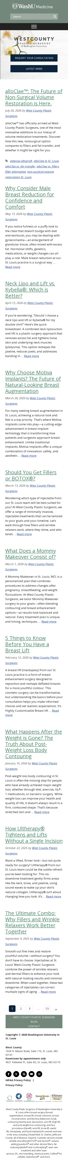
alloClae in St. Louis (46, 161)
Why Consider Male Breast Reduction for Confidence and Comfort (29, 197)
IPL (16, 1153)
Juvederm (23, 1144)
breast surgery (38, 1112)
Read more (12, 267)
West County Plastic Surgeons (34, 1017)
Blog (34, 1021)
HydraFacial (32, 1156)
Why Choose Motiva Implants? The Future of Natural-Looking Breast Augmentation (33, 381)
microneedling (26, 1153)
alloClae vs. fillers (48, 166)
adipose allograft (21, 161)
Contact (34, 1026)
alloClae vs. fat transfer (20, 166)
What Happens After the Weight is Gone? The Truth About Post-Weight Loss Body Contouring (33, 743)
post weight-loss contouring (31, 1125)
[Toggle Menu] (34, 26)
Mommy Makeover (40, 1118)
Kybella (23, 1147)
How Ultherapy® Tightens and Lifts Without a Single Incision (34, 834)
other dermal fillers (43, 1144)
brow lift (45, 1128)
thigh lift (56, 1121)
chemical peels (41, 1153)
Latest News (34, 68)
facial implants (33, 1131)
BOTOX (32, 1140)
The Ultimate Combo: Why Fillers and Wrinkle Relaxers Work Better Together (32, 922)
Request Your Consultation (34, 58)
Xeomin (46, 1140)
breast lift (29, 1115)
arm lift (47, 1121)
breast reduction (43, 1115)
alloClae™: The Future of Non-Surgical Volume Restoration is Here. (33, 97)
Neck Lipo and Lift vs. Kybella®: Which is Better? (30, 289)
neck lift (36, 1128)
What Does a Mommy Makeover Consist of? (30, 553)
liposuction (37, 1121)
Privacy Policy (14, 1085)
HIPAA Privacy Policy (18, 1080)
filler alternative (15, 172)
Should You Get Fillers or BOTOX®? (30, 475)
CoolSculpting (40, 1147)
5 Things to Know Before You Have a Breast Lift (27, 644)
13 (47, 1009)
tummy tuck (25, 1121)
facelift (28, 1128)
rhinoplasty (15, 1131)
